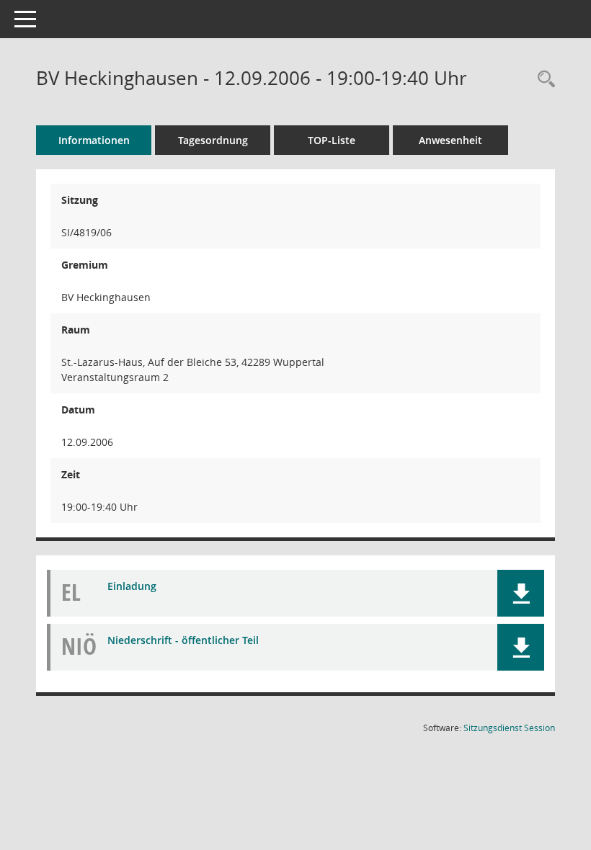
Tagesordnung (213, 140)
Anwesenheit (450, 140)
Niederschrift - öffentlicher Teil (183, 640)
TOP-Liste (331, 140)
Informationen (94, 140)
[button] (520, 593)
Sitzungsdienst (509, 728)
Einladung (131, 586)
